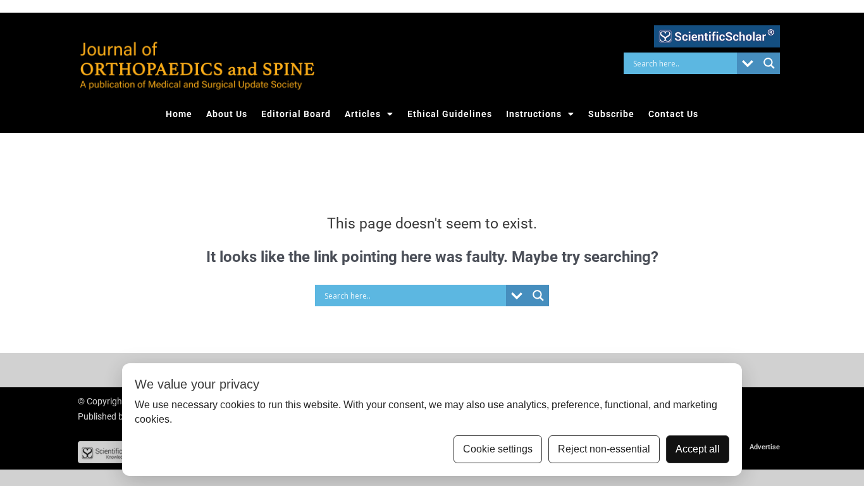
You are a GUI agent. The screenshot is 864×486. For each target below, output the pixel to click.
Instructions (534, 114)
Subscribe (611, 114)
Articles (363, 114)
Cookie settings (498, 449)
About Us (226, 114)
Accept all (698, 449)
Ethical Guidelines (449, 114)
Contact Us (673, 114)
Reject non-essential (604, 449)
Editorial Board (296, 114)
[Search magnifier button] (769, 63)
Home (179, 114)
